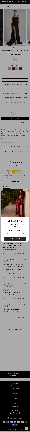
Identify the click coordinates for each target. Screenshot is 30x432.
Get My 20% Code (15, 238)
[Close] (27, 191)
